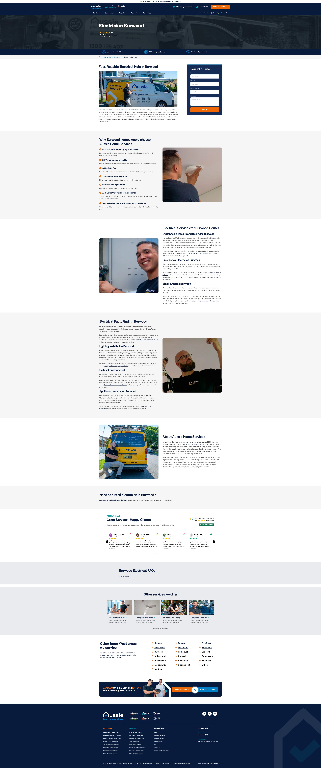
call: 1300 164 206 (207, 690)
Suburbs (122, 13)
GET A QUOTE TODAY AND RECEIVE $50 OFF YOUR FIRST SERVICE (161, 1)
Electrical (107, 728)
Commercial (109, 13)
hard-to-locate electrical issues (147, 340)
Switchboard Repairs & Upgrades (112, 735)
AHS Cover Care (158, 741)
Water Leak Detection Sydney (137, 747)
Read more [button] (112, 549)
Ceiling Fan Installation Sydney (111, 747)
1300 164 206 (203, 735)
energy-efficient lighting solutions (116, 366)
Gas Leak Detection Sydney (136, 750)
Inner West (159, 647)
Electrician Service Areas (112, 57)
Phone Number (195, 88)
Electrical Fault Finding (171, 618)
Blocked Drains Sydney (135, 732)
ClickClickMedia (213, 763)
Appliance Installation (117, 618)
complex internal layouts (207, 301)
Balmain (158, 643)
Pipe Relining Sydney (135, 744)
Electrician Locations (159, 735)
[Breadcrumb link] (99, 57)
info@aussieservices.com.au (208, 742)
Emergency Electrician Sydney (111, 732)
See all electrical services (160, 628)
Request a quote (220, 7)
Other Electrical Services (110, 753)
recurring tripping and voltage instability (197, 253)
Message (193, 96)
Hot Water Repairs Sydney (136, 735)
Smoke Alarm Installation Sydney (112, 738)
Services (96, 13)
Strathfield (207, 647)
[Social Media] (204, 714)
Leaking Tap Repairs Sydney (136, 738)
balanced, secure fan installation (115, 385)
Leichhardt (183, 647)
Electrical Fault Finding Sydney (111, 741)
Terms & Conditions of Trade (161, 750)
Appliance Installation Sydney (111, 744)
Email (192, 80)
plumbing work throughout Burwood (193, 444)
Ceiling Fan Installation (144, 618)
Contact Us (147, 13)
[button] (214, 541)
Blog (155, 744)
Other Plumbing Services (136, 753)
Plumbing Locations (159, 738)
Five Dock (206, 643)
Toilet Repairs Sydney (135, 741)
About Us (134, 13)
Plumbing (133, 728)
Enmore (181, 643)
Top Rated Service (106, 35)
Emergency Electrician (199, 618)
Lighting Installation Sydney (110, 750)
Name (192, 73)
